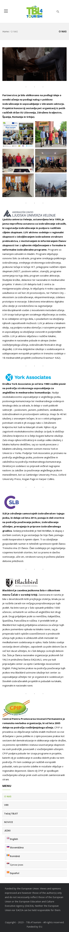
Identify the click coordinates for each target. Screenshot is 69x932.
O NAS (7, 796)
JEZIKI (7, 830)
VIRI (6, 805)
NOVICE (8, 822)
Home (5, 31)
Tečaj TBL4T (11, 813)
